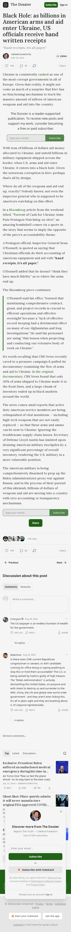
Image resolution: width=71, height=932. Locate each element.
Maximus (15, 654)
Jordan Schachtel (21, 54)
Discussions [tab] (29, 753)
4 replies (19, 720)
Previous (13, 562)
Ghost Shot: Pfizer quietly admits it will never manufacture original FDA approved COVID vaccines (27, 801)
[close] (61, 811)
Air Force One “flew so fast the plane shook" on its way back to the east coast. (27, 777)
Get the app (52, 916)
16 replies (19, 642)
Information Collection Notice (46, 881)
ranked (43, 74)
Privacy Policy (37, 884)
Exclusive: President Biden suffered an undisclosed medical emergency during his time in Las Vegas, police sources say (26, 767)
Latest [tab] (15, 753)
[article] (35, 775)
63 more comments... (14, 735)
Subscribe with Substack (38, 869)
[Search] (64, 753)
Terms (49, 904)
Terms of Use (54, 877)
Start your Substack (26, 916)
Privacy (40, 904)
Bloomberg (17, 210)
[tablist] (18, 586)
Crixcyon (15, 619)
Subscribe (51, 4)
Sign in (64, 4)
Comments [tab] (11, 586)
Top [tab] (7, 753)
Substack (18, 924)
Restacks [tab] (26, 586)
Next (59, 562)
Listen (63, 56)
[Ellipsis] (66, 618)
